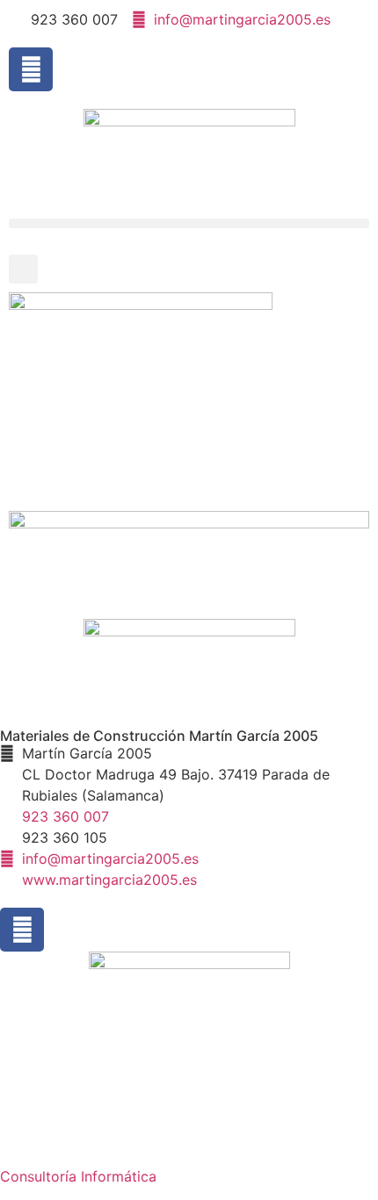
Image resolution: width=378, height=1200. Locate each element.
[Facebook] (31, 69)
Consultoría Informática (78, 1176)
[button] (189, 223)
